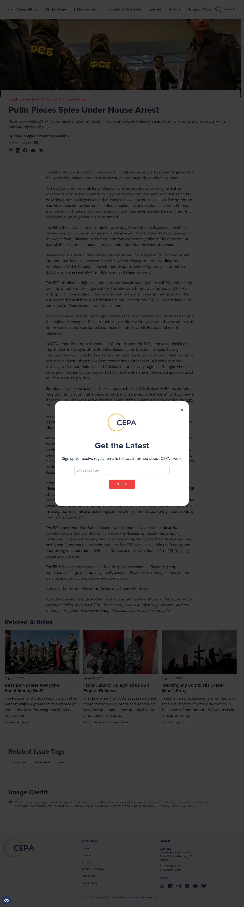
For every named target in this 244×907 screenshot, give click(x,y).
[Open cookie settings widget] (6, 900)
